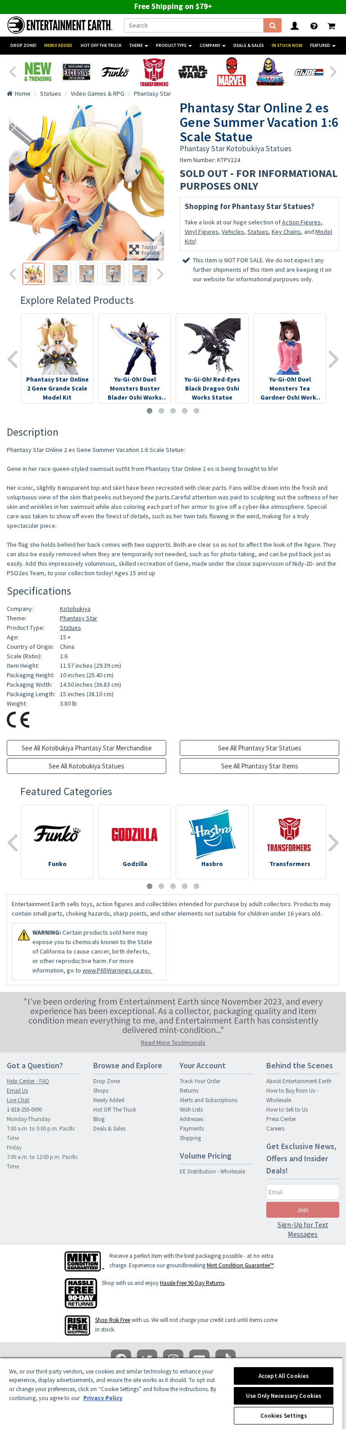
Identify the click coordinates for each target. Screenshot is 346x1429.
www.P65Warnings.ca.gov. (117, 970)
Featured (320, 45)
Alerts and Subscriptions (208, 1100)
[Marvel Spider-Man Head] (231, 72)
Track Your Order (200, 1081)
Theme (136, 45)
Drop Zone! (23, 45)
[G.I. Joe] (309, 72)
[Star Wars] (193, 72)
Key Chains (286, 232)
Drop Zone (106, 1081)
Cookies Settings (283, 1416)
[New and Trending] (38, 72)
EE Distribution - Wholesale (212, 1171)
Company (210, 45)
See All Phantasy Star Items (259, 766)
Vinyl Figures (202, 232)
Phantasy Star (78, 618)
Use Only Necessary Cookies (283, 1396)
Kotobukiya (75, 609)
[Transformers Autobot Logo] (154, 72)
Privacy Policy (103, 1398)
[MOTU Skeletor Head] (270, 72)
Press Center (281, 1119)
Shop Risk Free (112, 1320)
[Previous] (12, 71)
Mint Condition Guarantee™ (240, 1265)
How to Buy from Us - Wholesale (292, 1095)
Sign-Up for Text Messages (303, 1229)
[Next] (333, 71)
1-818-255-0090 (24, 1109)
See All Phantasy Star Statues (259, 748)
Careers (275, 1128)
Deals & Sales (248, 45)
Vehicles (233, 232)
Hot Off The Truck (101, 45)
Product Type (171, 45)
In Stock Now (287, 45)
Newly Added (58, 45)
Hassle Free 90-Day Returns (192, 1283)
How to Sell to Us (287, 1109)
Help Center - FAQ (28, 1081)
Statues (258, 232)
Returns (189, 1090)
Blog (99, 1119)
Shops (100, 1090)
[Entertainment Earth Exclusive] (76, 72)
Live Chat (18, 1100)
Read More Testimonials (173, 1042)
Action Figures (301, 222)
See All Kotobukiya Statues (86, 766)
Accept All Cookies (284, 1376)
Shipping (190, 1138)
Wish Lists (191, 1109)
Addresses (191, 1119)
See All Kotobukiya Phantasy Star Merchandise (87, 748)
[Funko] (115, 72)
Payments (192, 1128)
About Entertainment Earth (299, 1081)
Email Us (17, 1090)
